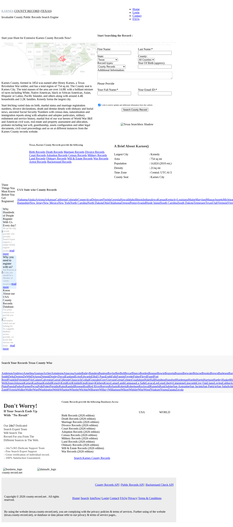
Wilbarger (93, 389)
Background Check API (159, 484)
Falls (114, 376)
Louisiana (182, 199)
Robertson (133, 386)
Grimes (127, 379)
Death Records (54, 151)
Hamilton (160, 379)
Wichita (83, 389)
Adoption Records (57, 155)
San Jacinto (196, 386)
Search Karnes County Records (92, 458)
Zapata (172, 389)
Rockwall (144, 386)
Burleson (223, 373)
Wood (147, 389)
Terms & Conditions (149, 498)
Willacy (103, 389)
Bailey (85, 373)
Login (136, 12)
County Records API (107, 484)
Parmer (27, 386)
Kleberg (99, 383)
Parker (19, 386)
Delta (11, 376)
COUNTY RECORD (27, 11)
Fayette (129, 376)
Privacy (132, 498)
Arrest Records (37, 161)
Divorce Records (94, 151)
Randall (70, 386)
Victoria (12, 389)
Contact (137, 15)
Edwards (86, 376)
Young (164, 389)
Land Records (37, 158)
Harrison (208, 379)
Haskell (226, 379)
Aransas (38, 373)
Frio (30, 379)
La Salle (141, 383)
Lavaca (150, 383)
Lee (156, 383)
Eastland (70, 376)
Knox (107, 383)
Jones (11, 383)
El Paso (100, 376)
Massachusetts (215, 199)
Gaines (37, 379)
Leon (161, 383)
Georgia (115, 199)
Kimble (76, 383)
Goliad (86, 379)
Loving (218, 383)
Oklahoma (115, 202)
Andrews (18, 373)
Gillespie (65, 379)
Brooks (206, 373)
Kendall (47, 383)
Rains (62, 386)
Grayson (111, 379)
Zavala (179, 389)
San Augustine (181, 386)
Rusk (162, 386)
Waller (29, 389)
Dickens (36, 376)
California (61, 199)
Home (136, 9)
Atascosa (69, 373)
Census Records (77, 155)
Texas (208, 202)
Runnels (154, 386)
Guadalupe (138, 379)
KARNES (7, 11)
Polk (40, 386)
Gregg (119, 379)
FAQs (136, 19)
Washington (46, 389)
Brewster (188, 373)
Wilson (125, 389)
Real (85, 386)
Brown (214, 373)
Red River (94, 386)
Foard (150, 376)
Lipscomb (190, 383)
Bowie (161, 373)
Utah (215, 202)
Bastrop (103, 373)
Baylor (111, 373)
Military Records (97, 155)
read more (8, 252)
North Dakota (95, 202)
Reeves (104, 386)
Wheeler (74, 389)
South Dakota (185, 202)
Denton (18, 376)
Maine (192, 199)
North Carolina (78, 202)
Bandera (94, 373)
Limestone (179, 383)
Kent (63, 383)
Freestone (22, 379)
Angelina (28, 373)
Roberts (122, 386)
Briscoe (197, 373)
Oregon (125, 202)
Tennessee (199, 202)
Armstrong (57, 373)
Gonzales (95, 379)
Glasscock (76, 379)
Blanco (136, 373)
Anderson (7, 373)
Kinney (90, 383)
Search (84, 498)
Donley (53, 376)
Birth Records (37, 151)
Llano (210, 383)
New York (64, 202)
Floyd (143, 376)
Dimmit (45, 376)
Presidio (54, 386)
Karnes (28, 383)
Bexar (128, 373)
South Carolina (169, 202)
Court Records (37, 155)
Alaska (31, 199)
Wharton (65, 389)
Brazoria (170, 373)
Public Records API (132, 484)
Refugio (113, 386)
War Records (100, 158)
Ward (36, 389)
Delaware (97, 199)
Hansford (170, 379)
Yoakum (155, 389)
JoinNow (95, 498)
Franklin (12, 379)
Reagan (78, 386)
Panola (11, 386)
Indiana (147, 199)
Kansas (161, 199)
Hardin (192, 379)
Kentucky (171, 199)
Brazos (179, 373)
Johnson (19, 383)
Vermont (223, 202)
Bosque (152, 373)
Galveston (47, 379)
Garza (56, 379)
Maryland (201, 199)
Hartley (217, 379)
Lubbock (227, 383)
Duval (61, 376)
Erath (108, 376)
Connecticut (85, 199)
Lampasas (130, 383)
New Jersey (36, 202)
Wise (141, 389)
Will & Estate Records (80, 158)
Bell (122, 373)
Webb (56, 389)
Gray (103, 379)
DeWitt (27, 376)
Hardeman (182, 379)
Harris (199, 379)
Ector (78, 376)
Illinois (139, 199)
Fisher (136, 376)
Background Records (59, 161)
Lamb (121, 383)
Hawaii (124, 199)
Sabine (169, 386)
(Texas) (46, 11)
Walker (21, 389)
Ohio (106, 202)
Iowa (154, 199)
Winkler (133, 389)
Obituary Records (56, 158)
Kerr (69, 383)
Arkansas (50, 199)
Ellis (93, 376)
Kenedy (56, 383)
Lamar (114, 383)
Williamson (114, 389)
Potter (46, 386)
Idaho (132, 199)
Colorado (72, 199)
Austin (78, 373)
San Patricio (210, 386)
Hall (152, 379)
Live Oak (201, 383)
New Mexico (50, 202)
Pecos (34, 386)
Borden (144, 373)
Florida (107, 199)
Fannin (121, 376)
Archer (47, 373)
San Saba (222, 386)
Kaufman (37, 383)
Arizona (40, 199)
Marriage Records (74, 151)
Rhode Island (152, 202)
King (83, 383)
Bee (117, 373)
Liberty (168, 383)
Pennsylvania (137, 202)
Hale (147, 379)
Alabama (22, 199)
